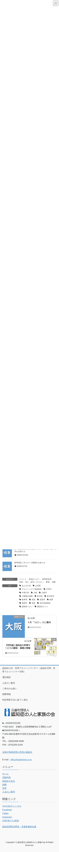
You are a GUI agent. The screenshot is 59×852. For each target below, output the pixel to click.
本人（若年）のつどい (34, 582)
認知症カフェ (42, 606)
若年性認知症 (45, 603)
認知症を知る (8, 781)
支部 (21, 582)
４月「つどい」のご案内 (39, 622)
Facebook (7, 809)
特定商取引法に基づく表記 (15, 700)
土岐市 (44, 593)
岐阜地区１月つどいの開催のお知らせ (29, 563)
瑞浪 (51, 600)
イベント (22, 579)
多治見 (40, 596)
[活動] (45, 644)
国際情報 (6, 694)
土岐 (35, 593)
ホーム (5, 774)
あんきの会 (26, 586)
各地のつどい (34, 579)
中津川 (49, 589)
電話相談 (6, 677)
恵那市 (42, 600)
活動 (54, 582)
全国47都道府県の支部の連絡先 (17, 752)
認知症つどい (27, 606)
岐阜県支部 (46, 579)
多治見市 (50, 596)
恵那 (33, 600)
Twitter (5, 813)
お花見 (38, 586)
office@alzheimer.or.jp (21, 759)
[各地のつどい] (13, 626)
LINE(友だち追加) (10, 820)
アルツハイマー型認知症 (32, 589)
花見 (33, 603)
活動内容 (6, 777)
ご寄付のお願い (9, 688)
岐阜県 (24, 600)
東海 (47, 582)
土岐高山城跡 (27, 596)
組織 (4, 784)
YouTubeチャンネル (11, 806)
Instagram (7, 817)
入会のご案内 (8, 683)
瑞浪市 (24, 603)
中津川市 (25, 593)
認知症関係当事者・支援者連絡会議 (19, 826)
